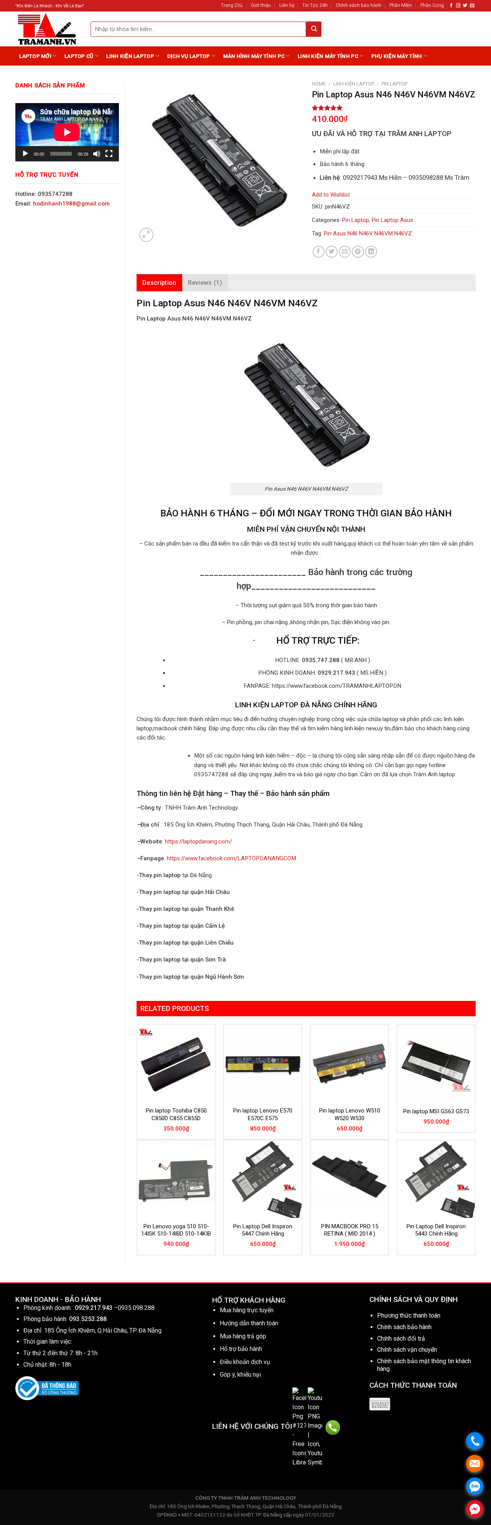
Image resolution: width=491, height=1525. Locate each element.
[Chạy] (25, 154)
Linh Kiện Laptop (130, 56)
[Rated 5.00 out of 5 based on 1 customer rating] (394, 108)
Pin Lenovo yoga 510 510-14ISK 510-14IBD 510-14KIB (176, 1230)
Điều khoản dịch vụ (245, 1362)
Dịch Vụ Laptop (188, 56)
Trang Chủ (232, 5)
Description (159, 282)
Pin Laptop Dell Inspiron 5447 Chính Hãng (262, 1230)
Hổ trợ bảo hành (241, 1348)
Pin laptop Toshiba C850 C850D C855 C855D (176, 1114)
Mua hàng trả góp (243, 1336)
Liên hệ (286, 5)
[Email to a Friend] (345, 252)
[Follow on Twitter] (465, 5)
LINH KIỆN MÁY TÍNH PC (328, 56)
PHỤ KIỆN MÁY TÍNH (396, 56)
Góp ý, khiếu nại (240, 1374)
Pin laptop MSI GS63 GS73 (436, 1111)
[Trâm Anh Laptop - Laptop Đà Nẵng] (47, 29)
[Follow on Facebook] (451, 5)
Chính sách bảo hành (358, 5)
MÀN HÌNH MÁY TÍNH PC (254, 56)
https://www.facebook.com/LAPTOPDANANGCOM (231, 858)
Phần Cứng (432, 5)
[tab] (159, 283)
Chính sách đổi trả (401, 1338)
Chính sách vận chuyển (407, 1349)
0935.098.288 (136, 1307)
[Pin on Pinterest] (358, 252)
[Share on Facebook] (319, 252)
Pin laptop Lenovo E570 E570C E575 (262, 1114)
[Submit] (313, 29)
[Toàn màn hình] (109, 154)
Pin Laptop (394, 84)
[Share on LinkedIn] (371, 252)
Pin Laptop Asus (392, 220)
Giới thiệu (261, 5)
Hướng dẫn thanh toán (249, 1323)
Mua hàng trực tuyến (247, 1310)
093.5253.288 (88, 1319)
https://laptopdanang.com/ (198, 841)
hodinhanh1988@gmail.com (71, 203)
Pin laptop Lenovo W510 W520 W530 (349, 1114)
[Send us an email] (472, 5)
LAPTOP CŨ (78, 56)
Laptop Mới (35, 56)
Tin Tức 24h (315, 5)
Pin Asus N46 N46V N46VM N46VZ (368, 233)
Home (319, 84)
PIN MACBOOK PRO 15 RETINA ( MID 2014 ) (349, 1230)
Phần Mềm (400, 5)
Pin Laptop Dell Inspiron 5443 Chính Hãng (436, 1230)
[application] (67, 132)
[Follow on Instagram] (458, 5)
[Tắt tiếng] (97, 154)
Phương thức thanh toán (408, 1315)
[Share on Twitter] (332, 252)
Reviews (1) (205, 282)
